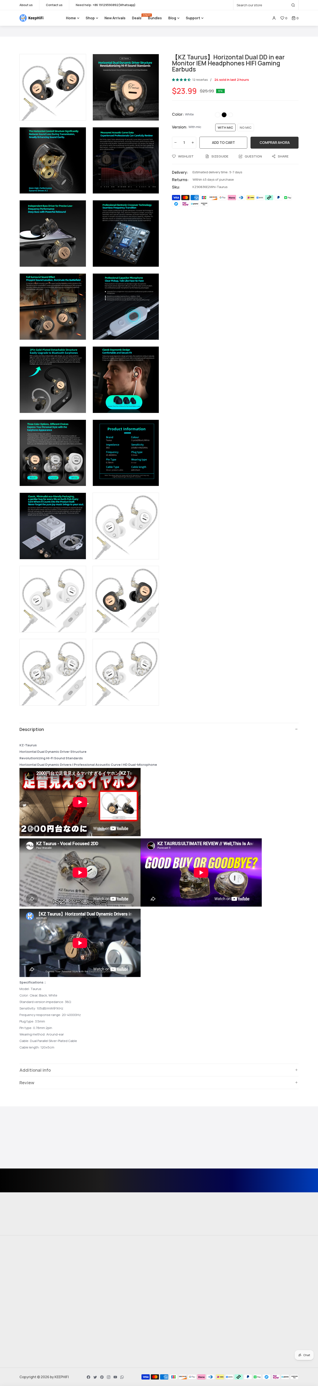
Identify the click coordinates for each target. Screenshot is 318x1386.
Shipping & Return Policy (111, 1285)
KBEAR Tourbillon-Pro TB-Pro (186, 1292)
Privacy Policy (102, 1300)
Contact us (54, 5)
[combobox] (265, 5)
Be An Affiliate (102, 1344)
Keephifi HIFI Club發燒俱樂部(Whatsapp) (42, 1347)
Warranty (98, 1315)
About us (26, 5)
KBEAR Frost (172, 1300)
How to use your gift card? (113, 1307)
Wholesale (100, 1352)
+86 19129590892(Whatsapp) (114, 5)
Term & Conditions (106, 1292)
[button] (295, 18)
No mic (246, 127)
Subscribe (198, 1185)
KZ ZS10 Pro (172, 1285)
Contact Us (100, 1277)
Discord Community (35, 1337)
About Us (98, 1270)
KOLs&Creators (104, 1337)
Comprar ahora (275, 142)
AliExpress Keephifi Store (254, 1270)
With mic (225, 127)
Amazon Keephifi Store (252, 1277)
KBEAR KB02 (172, 1277)
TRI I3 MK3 (170, 1270)
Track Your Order (248, 1285)
